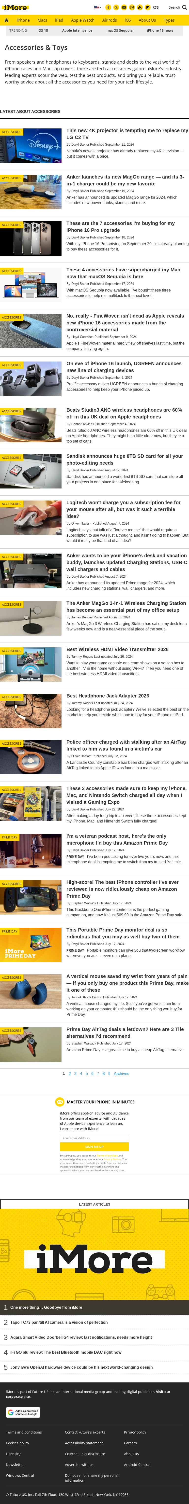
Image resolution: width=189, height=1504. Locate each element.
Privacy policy (135, 1432)
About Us (147, 20)
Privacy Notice (112, 1159)
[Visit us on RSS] (140, 7)
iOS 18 (42, 30)
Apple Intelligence (77, 30)
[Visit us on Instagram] (132, 7)
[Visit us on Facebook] (108, 7)
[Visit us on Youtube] (124, 7)
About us (131, 1453)
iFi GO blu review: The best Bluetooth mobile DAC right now (65, 1352)
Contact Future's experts (85, 1432)
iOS (128, 20)
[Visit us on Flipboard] (148, 7)
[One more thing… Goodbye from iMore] (94, 1262)
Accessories (11, 132)
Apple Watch (82, 20)
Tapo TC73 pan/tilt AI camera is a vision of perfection (59, 1322)
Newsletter (15, 1464)
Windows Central (20, 1475)
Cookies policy (17, 1443)
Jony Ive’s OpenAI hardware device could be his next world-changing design (81, 1367)
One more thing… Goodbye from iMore (46, 1307)
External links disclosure (85, 1453)
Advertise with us (79, 1464)
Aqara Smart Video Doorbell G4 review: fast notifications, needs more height (81, 1337)
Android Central (137, 1464)
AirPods (109, 20)
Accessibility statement (84, 1443)
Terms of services (107, 1155)
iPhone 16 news (160, 30)
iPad (59, 20)
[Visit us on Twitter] (116, 7)
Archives (121, 1074)
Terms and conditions (24, 1432)
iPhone (23, 20)
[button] (178, 7)
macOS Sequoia (120, 30)
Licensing (13, 1453)
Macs (42, 20)
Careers (130, 1443)
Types (169, 20)
